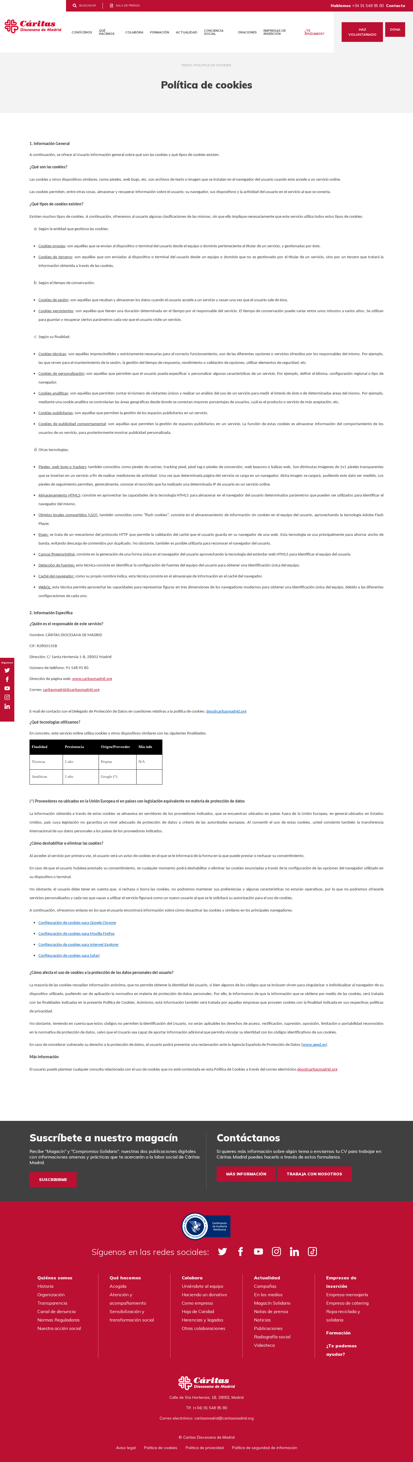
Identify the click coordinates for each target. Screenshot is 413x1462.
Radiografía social (272, 1336)
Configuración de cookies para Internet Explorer (78, 945)
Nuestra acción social (59, 1328)
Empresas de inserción (275, 32)
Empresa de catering (347, 1303)
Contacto (395, 5)
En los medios (268, 1294)
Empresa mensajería (347, 1294)
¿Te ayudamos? (314, 32)
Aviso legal (126, 1447)
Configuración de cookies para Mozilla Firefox (76, 934)
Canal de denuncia (56, 1311)
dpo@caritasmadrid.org (226, 712)
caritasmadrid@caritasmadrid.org (71, 690)
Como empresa (197, 1303)
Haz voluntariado (362, 32)
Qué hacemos (107, 32)
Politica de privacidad (205, 1447)
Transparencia (52, 1303)
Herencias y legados (202, 1320)
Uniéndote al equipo (202, 1286)
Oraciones (247, 32)
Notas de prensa (271, 1311)
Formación (159, 32)
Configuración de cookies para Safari (68, 956)
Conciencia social (213, 32)
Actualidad (186, 32)
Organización (51, 1294)
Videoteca (264, 1345)
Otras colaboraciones (203, 1328)
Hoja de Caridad (198, 1311)
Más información (246, 1174)
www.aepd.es (314, 1045)
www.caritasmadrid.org (92, 679)
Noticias (262, 1320)
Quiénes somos (54, 1277)
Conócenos (82, 32)
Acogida (118, 1286)
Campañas (265, 1286)
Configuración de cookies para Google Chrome (77, 923)
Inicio (187, 65)
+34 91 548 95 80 (368, 5)
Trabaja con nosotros (314, 1174)
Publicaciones (268, 1328)
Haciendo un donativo (204, 1294)
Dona (395, 29)
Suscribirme (53, 1179)
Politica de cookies (160, 1447)
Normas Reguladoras (58, 1320)
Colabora (134, 32)
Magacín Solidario (272, 1303)
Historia (45, 1286)
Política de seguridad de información (264, 1447)
